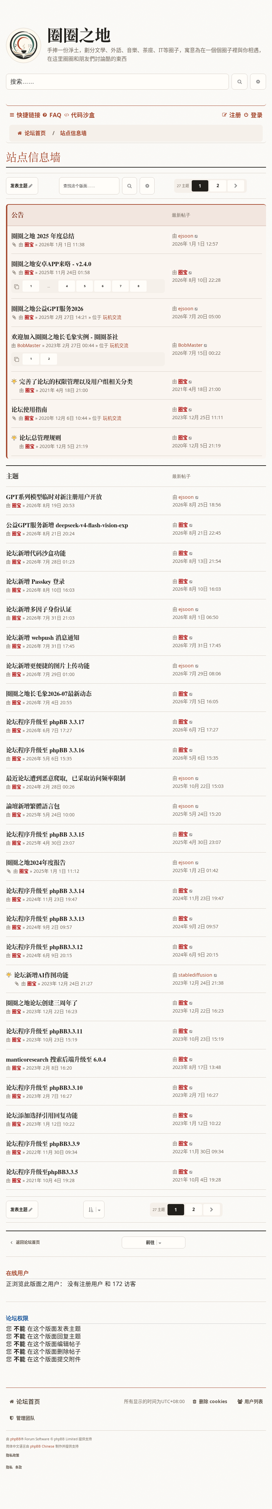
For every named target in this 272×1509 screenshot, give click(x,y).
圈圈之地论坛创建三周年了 (42, 1003)
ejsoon (185, 236)
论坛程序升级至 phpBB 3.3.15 (45, 834)
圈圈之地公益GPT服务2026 (47, 308)
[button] (236, 185)
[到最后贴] (197, 236)
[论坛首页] (23, 45)
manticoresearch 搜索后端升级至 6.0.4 (56, 1059)
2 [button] (218, 186)
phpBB (15, 1439)
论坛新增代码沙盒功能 (36, 553)
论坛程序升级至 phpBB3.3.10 (44, 1087)
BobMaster (29, 345)
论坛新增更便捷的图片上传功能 (48, 665)
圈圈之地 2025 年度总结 (42, 236)
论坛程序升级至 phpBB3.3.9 (43, 1143)
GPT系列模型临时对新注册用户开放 (54, 496)
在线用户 (17, 1273)
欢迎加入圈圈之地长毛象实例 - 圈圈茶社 (64, 337)
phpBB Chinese (42, 1446)
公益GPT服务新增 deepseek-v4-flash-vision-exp (67, 525)
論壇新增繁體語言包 (33, 806)
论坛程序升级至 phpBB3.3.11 (44, 1031)
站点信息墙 (33, 157)
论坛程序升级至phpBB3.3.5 (42, 1172)
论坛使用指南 (29, 409)
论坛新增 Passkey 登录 (35, 581)
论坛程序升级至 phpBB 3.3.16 (45, 750)
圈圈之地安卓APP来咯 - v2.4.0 (51, 264)
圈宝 (29, 244)
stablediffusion (195, 975)
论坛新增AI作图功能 (41, 975)
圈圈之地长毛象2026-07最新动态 (49, 693)
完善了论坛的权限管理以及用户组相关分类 (76, 381)
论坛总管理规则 (40, 437)
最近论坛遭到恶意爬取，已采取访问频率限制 (65, 778)
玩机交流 (112, 317)
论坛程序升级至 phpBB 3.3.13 (45, 918)
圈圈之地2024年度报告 (36, 862)
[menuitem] (51, 115)
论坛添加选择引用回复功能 (42, 1115)
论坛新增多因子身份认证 (39, 609)
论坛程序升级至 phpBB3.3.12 (44, 947)
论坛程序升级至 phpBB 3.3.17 (45, 721)
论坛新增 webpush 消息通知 (42, 637)
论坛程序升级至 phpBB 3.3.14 (45, 890)
